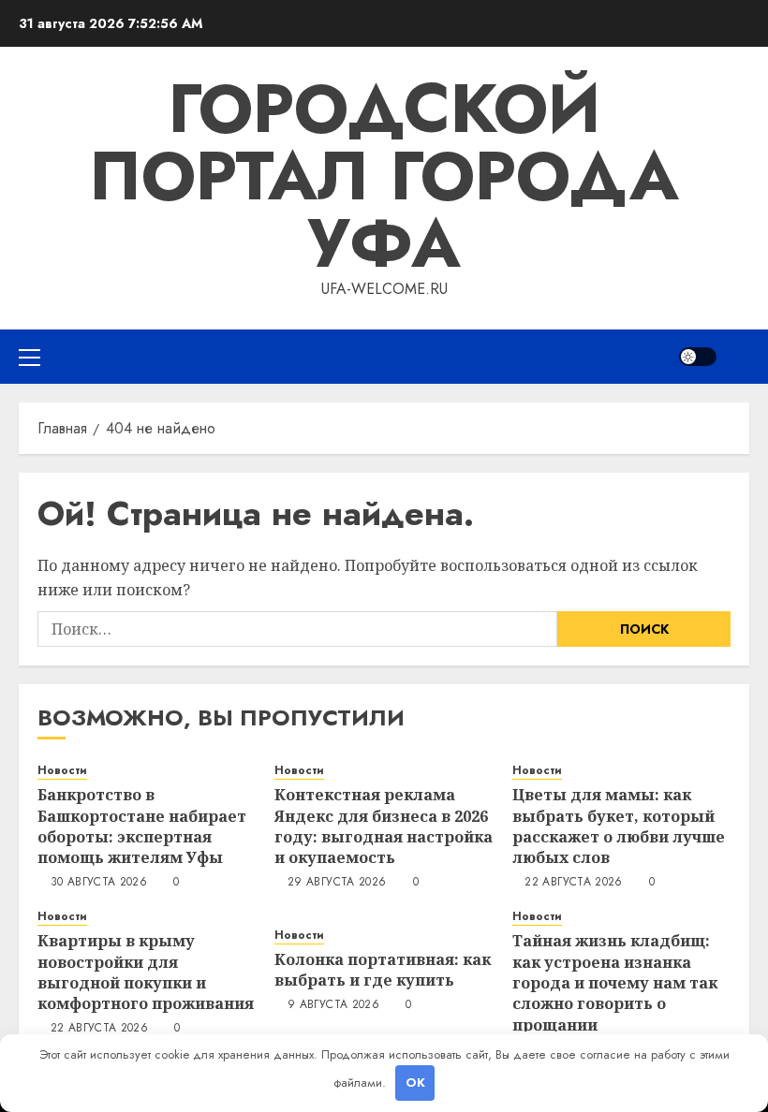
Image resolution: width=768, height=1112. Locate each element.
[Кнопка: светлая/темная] (697, 356)
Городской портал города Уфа (384, 176)
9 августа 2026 (333, 1005)
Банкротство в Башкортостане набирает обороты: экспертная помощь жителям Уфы (141, 826)
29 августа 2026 (337, 882)
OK (415, 1082)
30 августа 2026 (99, 882)
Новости (62, 771)
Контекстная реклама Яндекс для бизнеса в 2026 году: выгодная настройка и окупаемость (383, 826)
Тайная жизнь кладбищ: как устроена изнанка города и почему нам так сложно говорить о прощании (614, 982)
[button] (29, 356)
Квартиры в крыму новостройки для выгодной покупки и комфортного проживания (145, 972)
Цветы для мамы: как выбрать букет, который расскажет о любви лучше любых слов (618, 826)
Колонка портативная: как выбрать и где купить (382, 969)
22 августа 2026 (573, 882)
